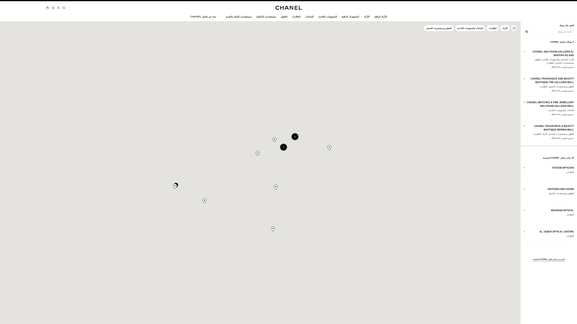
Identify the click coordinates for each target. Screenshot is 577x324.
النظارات (493, 28)
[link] (53, 7)
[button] (366, 17)
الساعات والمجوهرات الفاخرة (470, 28)
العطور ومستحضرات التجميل (439, 28)
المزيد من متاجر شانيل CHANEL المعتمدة (549, 259)
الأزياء (505, 28)
